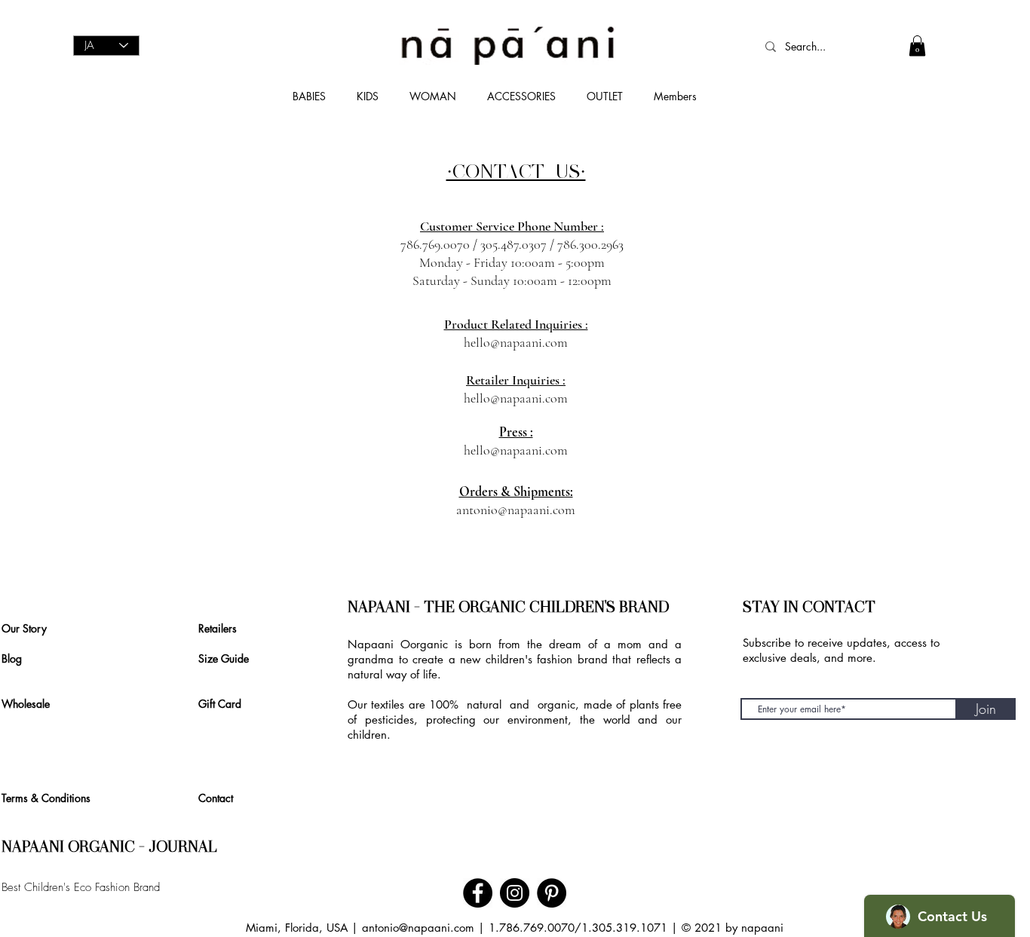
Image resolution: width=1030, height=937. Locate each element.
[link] (917, 45)
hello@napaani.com (516, 342)
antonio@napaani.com (515, 509)
